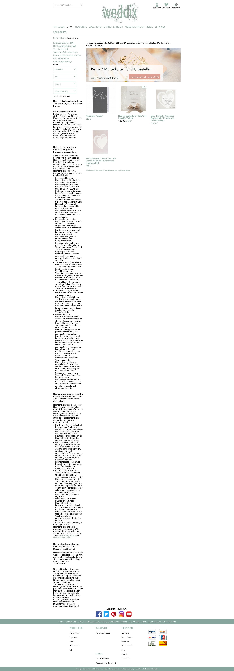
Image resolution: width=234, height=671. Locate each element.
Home (55, 38)
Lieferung (125, 633)
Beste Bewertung (61, 91)
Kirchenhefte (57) (61, 58)
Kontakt (125, 655)
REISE (149, 27)
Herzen (58, 84)
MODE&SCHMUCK (134, 27)
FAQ (123, 650)
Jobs (71, 650)
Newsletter (126, 659)
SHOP (70, 27)
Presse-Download (102, 659)
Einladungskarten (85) (63, 43)
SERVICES (160, 27)
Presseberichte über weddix (106, 663)
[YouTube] (129, 614)
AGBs (72, 642)
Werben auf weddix (103, 633)
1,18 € (89, 119)
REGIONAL (81, 27)
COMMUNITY (60, 32)
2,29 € (125, 121)
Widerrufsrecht (127, 646)
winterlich (59, 70)
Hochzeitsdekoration (62, 538)
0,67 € (154, 123)
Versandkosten (127, 637)
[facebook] (99, 614)
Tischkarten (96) (60, 49)
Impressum (74, 637)
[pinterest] (114, 614)
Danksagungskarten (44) (64, 46)
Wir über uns (74, 633)
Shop (62, 38)
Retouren (125, 642)
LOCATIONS (95, 27)
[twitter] (106, 614)
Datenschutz (74, 646)
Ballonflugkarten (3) (62, 61)
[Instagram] (121, 614)
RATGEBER (59, 27)
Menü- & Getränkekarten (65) (67, 55)
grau (56, 77)
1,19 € (89, 166)
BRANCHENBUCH (113, 27)
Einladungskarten (68, 535)
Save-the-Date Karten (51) (65, 52)
